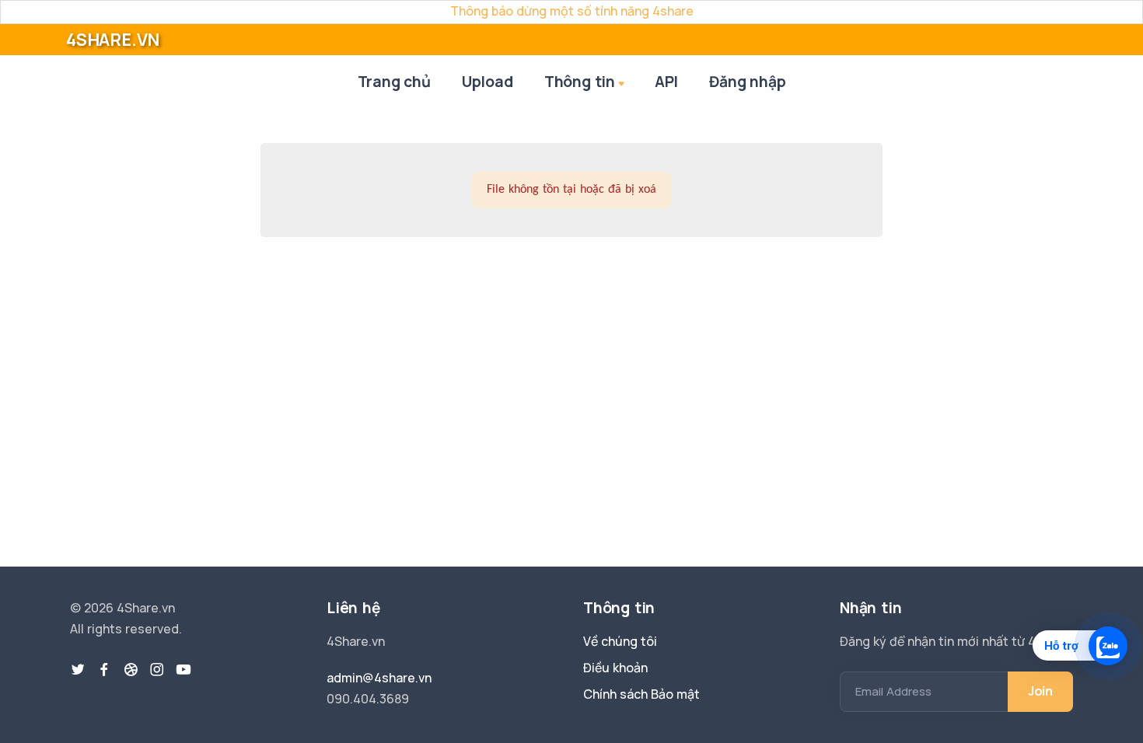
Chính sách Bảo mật (641, 694)
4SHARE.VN (112, 39)
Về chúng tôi (620, 641)
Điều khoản (615, 667)
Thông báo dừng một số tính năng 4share (572, 10)
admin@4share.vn (379, 677)
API (666, 82)
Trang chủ (394, 82)
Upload (487, 82)
